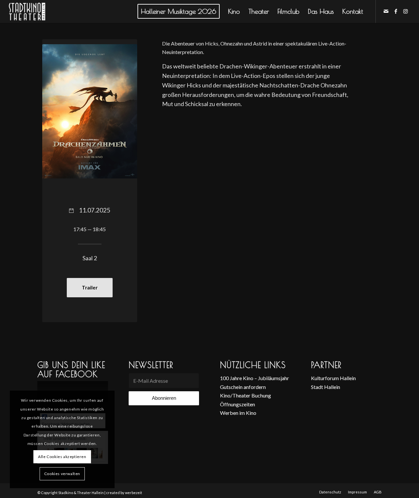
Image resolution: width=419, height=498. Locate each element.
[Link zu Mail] (386, 11)
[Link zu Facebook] (396, 11)
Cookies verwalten (62, 473)
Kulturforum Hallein (333, 378)
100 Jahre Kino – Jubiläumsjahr (254, 378)
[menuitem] (178, 11)
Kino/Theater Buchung (245, 395)
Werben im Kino (238, 413)
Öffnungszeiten (237, 404)
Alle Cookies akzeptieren (62, 456)
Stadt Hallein (325, 387)
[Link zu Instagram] (405, 11)
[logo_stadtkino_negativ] (39, 11)
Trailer (90, 287)
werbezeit (133, 492)
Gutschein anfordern (243, 387)
